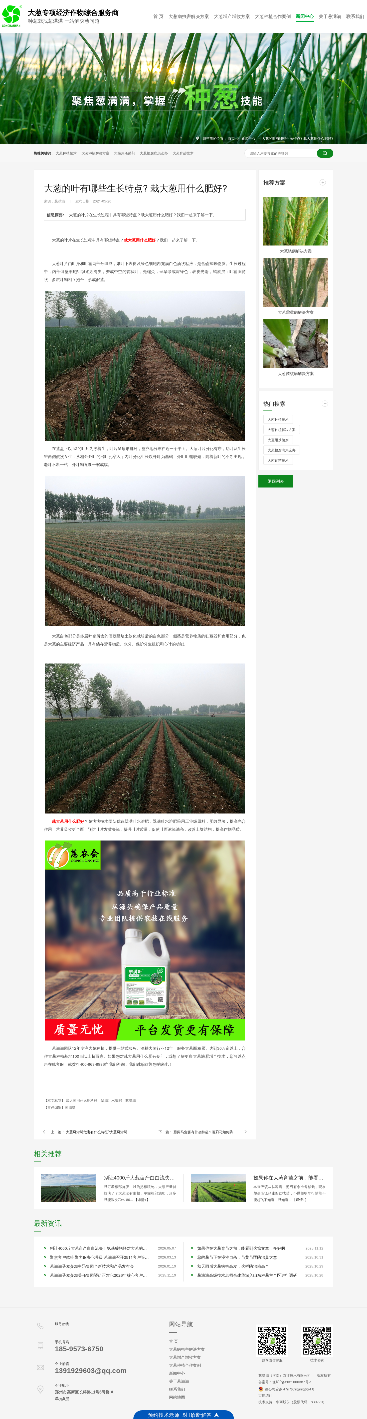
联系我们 (355, 16)
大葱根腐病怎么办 (154, 153)
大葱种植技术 (66, 153)
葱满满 (130, 1100)
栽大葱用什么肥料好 (82, 1100)
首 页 (158, 16)
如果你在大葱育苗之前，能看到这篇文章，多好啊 (289, 1177)
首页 (232, 138)
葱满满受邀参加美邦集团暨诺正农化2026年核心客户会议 (100, 1275)
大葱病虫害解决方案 (189, 16)
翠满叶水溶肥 (112, 1100)
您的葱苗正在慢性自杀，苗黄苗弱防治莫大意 (237, 1257)
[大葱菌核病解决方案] (295, 343)
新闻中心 (305, 16)
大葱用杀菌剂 (124, 153)
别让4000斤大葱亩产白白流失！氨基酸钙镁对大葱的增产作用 (140, 1177)
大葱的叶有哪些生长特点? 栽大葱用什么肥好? (297, 138)
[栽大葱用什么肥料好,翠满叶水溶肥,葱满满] (11, 25)
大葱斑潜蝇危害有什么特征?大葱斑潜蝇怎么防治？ (98, 1131)
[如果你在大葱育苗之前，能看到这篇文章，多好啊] (218, 1188)
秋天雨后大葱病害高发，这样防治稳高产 (233, 1266)
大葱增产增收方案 (232, 16)
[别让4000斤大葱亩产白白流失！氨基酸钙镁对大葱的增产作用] (68, 1188)
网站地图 (177, 1397)
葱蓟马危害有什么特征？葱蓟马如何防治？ (206, 1131)
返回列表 (276, 481)
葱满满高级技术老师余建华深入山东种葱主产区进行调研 (247, 1275)
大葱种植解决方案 (95, 153)
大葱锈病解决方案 (296, 251)
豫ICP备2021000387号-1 (292, 1381)
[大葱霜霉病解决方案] (295, 282)
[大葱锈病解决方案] (295, 221)
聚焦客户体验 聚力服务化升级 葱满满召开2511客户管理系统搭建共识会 (100, 1257)
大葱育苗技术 (183, 153)
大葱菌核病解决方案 (296, 373)
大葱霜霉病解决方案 (296, 312)
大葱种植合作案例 (273, 16)
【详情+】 (142, 1199)
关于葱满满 (330, 16)
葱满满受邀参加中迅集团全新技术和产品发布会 (92, 1266)
